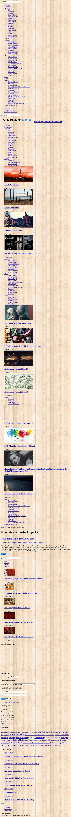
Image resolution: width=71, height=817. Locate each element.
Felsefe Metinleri (13, 48)
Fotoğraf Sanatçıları (14, 162)
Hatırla (9, 699)
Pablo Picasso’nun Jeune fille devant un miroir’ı (22, 346)
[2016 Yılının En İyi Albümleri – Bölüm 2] (18, 442)
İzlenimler (11, 160)
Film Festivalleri (13, 95)
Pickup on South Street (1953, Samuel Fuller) (21, 593)
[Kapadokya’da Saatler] (18, 227)
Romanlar (11, 50)
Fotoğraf (6, 38)
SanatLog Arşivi (5, 677)
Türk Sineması (12, 85)
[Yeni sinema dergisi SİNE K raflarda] (18, 490)
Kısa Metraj (11, 98)
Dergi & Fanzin (12, 15)
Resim (6, 77)
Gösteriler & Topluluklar (15, 63)
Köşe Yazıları (12, 21)
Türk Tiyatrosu (46, 743)
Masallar (10, 26)
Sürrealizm (11, 304)
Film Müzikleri (12, 62)
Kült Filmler (11, 100)
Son (5, 561)
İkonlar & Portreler (13, 92)
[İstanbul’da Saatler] (18, 181)
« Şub (2, 723)
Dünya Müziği (12, 60)
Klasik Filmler (12, 102)
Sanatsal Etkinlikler (13, 404)
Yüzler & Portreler (13, 165)
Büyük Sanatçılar (13, 299)
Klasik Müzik (12, 65)
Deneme (10, 13)
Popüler (6, 563)
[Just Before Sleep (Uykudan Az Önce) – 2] (18, 250)
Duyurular (11, 399)
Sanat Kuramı (12, 402)
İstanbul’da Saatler (11, 185)
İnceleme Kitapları (13, 45)
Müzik (6, 55)
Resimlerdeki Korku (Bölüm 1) (16, 392)
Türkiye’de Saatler (11, 208)
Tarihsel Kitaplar (13, 52)
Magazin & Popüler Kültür (16, 103)
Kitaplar (10, 23)
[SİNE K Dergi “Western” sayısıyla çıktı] (18, 419)
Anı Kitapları (12, 42)
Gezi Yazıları (12, 20)
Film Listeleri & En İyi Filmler (17, 97)
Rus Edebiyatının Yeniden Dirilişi (17, 608)
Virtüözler (11, 75)
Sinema (6, 80)
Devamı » (3, 554)
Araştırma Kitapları (13, 43)
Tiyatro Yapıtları (12, 53)
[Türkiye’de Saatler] (18, 204)
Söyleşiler (11, 83)
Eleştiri (10, 18)
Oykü (9, 32)
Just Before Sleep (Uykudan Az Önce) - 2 (19, 253)
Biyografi (11, 11)
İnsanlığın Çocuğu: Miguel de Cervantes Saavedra (23, 579)
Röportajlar (11, 72)
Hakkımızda (8, 6)
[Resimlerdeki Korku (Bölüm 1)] (18, 388)
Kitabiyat (7, 40)
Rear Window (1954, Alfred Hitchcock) (19, 637)
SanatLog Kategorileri (7, 684)
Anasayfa (7, 5)
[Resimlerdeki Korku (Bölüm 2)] (18, 365)
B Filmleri (11, 93)
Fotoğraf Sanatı (12, 164)
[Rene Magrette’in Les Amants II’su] (18, 319)
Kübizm (10, 300)
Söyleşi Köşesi (12, 35)
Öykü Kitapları (12, 47)
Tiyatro (30, 743)
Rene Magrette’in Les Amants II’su (17, 323)
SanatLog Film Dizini (10, 105)
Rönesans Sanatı (13, 302)
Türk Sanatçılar (12, 73)
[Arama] (1, 115)
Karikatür (11, 400)
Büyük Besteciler (13, 58)
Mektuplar (11, 28)
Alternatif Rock (12, 57)
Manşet (30, 542)
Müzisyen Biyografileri (15, 68)
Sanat (6, 78)
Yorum (6, 564)
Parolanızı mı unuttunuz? (11, 702)
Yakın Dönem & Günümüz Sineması (19, 87)
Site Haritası (8, 810)
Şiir (9, 10)
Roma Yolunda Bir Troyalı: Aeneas (17, 539)
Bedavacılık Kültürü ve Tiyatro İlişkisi (19, 622)
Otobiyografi (12, 30)
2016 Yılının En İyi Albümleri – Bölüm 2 (19, 446)
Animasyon (11, 90)
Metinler (10, 70)
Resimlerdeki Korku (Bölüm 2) (16, 369)
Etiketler (6, 566)
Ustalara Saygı (12, 37)
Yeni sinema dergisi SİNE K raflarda (18, 494)
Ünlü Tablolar (12, 297)
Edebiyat (7, 8)
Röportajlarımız (5, 743)
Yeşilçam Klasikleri (13, 88)
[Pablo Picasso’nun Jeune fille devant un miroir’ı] (18, 342)
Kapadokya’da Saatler (13, 231)
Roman (10, 33)
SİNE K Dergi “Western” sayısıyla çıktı (19, 423)
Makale (10, 25)
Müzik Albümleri (13, 67)
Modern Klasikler (13, 82)
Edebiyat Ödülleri (13, 16)
